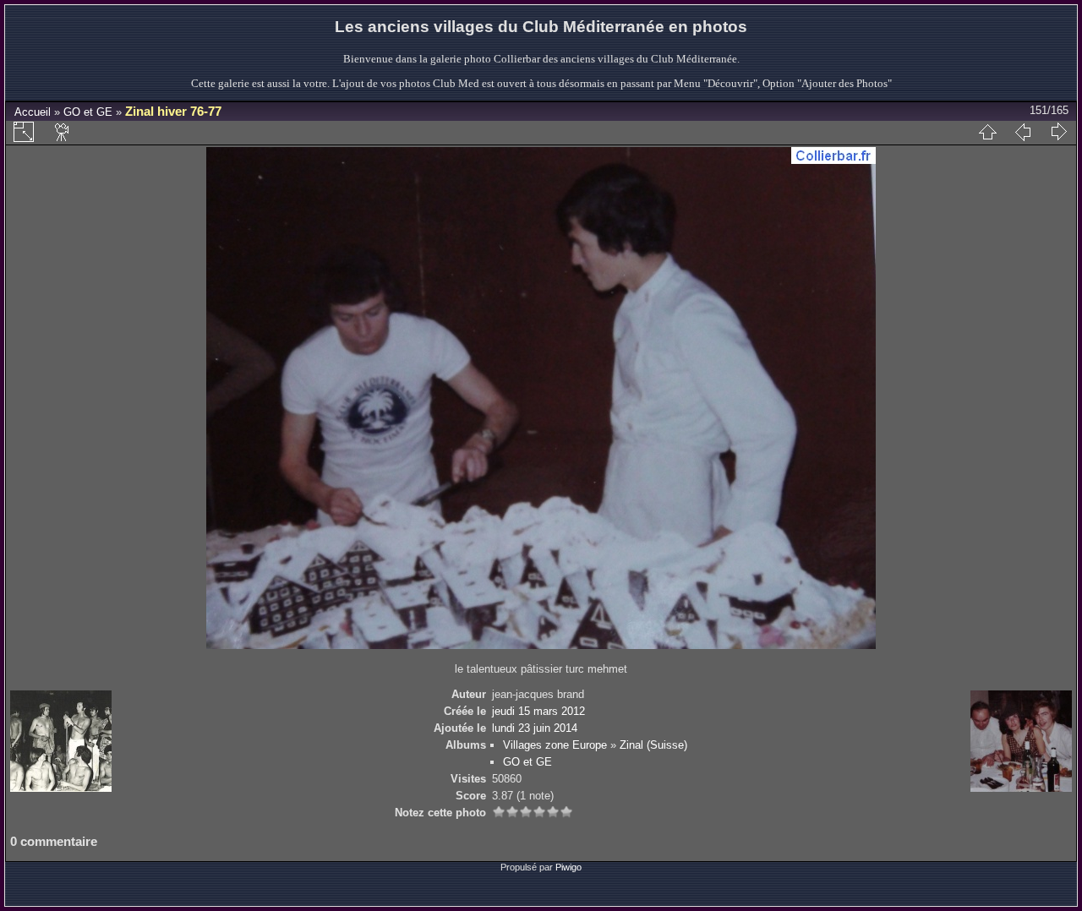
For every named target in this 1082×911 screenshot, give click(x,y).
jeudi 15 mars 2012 (538, 711)
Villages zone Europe (555, 745)
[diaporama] (62, 132)
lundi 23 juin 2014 (534, 728)
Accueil (32, 112)
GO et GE (87, 112)
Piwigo (568, 867)
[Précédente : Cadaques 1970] (1023, 132)
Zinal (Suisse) (653, 745)
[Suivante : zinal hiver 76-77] (1058, 132)
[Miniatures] (987, 132)
